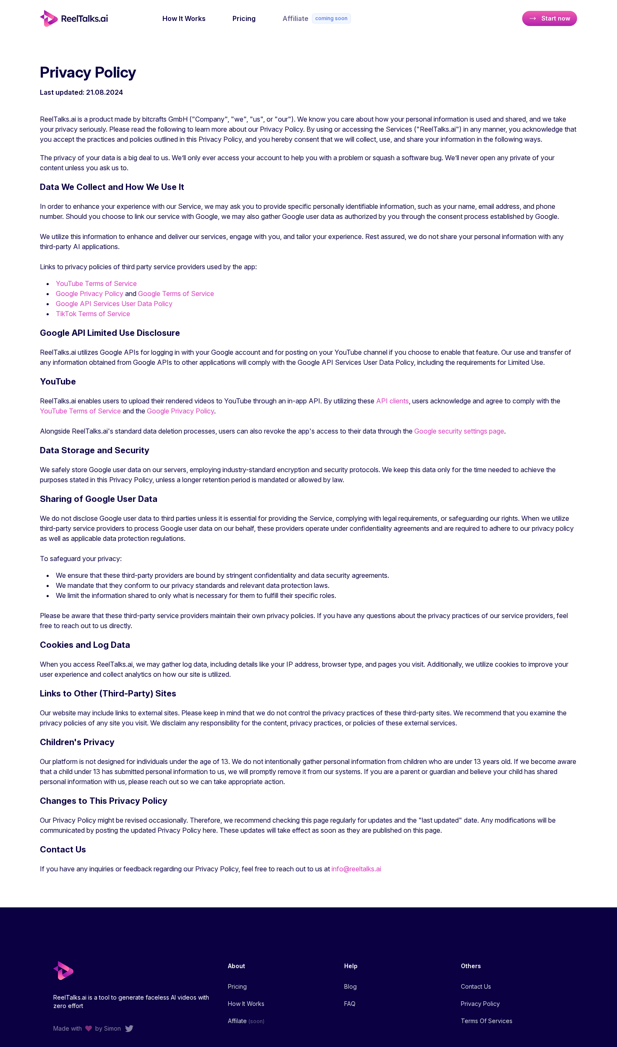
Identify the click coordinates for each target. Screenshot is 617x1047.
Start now (555, 18)
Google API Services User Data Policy (114, 303)
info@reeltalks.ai (356, 869)
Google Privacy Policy (89, 293)
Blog (350, 986)
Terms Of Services (486, 1020)
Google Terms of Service (176, 293)
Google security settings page (459, 431)
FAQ (350, 1003)
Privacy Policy (480, 1003)
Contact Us (476, 986)
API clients (392, 401)
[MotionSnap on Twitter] (129, 1029)
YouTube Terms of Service (96, 283)
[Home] (77, 18)
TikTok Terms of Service (93, 313)
